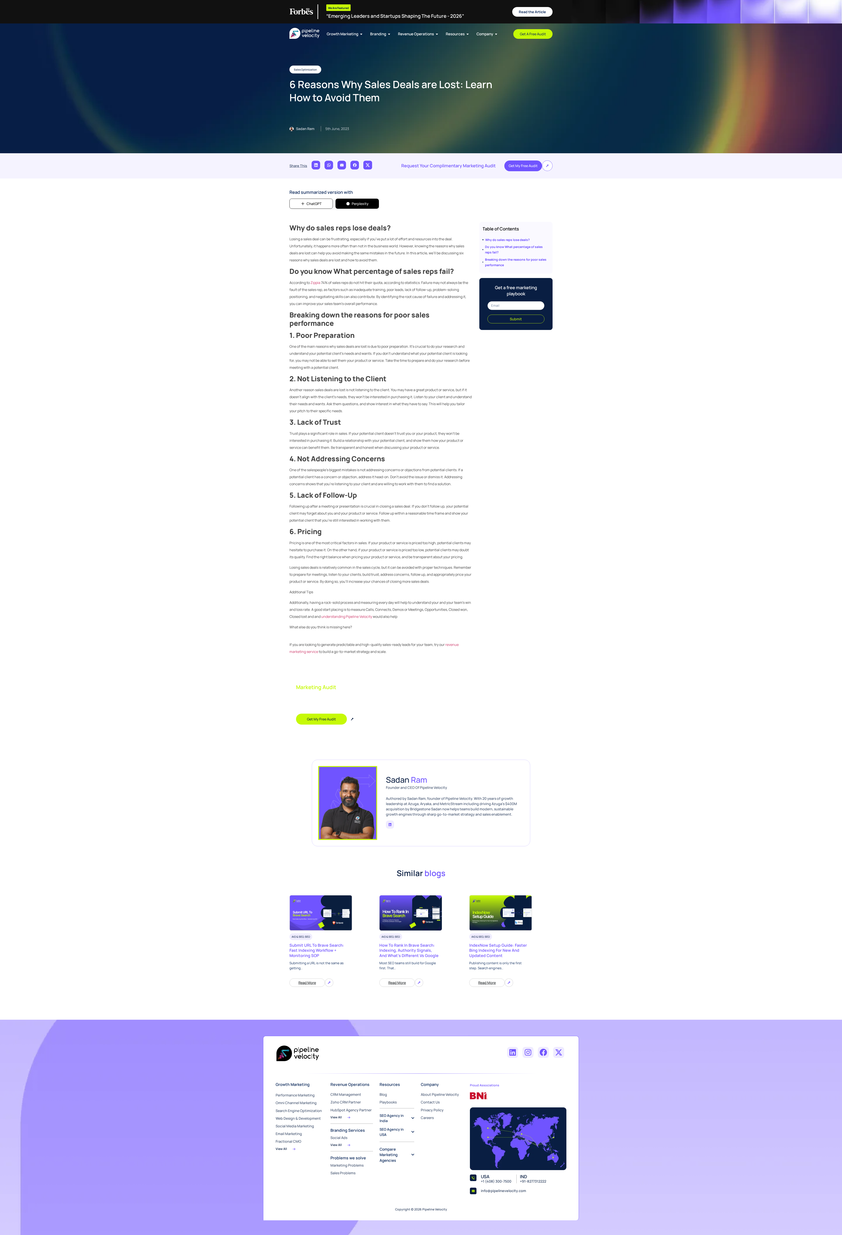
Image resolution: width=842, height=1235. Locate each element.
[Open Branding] (389, 34)
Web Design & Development (298, 1118)
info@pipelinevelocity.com (503, 1190)
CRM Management (345, 1094)
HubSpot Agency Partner (351, 1110)
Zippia (315, 282)
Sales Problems (342, 1173)
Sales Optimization (305, 69)
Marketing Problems (347, 1165)
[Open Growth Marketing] (361, 34)
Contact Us (430, 1102)
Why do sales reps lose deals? (507, 240)
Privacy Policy (432, 1110)
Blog (383, 1094)
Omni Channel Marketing (296, 1102)
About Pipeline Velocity (440, 1094)
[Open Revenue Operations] (437, 34)
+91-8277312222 (533, 1181)
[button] (547, 165)
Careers (427, 1117)
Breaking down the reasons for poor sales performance (515, 262)
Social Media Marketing (295, 1126)
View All (281, 1149)
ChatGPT (314, 203)
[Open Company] (496, 34)
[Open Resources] (467, 34)
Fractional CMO (288, 1141)
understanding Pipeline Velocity (346, 616)
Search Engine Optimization (299, 1110)
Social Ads (338, 1137)
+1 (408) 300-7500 (496, 1181)
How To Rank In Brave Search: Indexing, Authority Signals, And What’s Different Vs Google (409, 950)
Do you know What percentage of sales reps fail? (514, 249)
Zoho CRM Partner (345, 1102)
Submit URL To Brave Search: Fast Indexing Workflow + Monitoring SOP (316, 950)
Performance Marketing (295, 1095)
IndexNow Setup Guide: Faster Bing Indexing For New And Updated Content (498, 950)
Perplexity (360, 203)
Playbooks (388, 1102)
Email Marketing (289, 1133)
